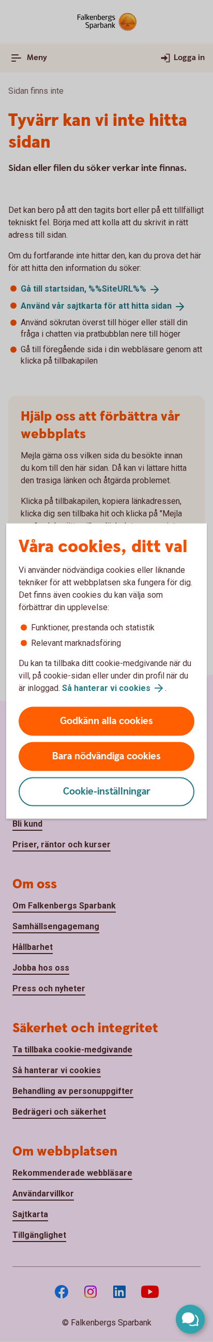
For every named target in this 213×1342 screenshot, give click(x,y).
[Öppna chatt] (190, 1319)
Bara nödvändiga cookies (106, 756)
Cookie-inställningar (106, 791)
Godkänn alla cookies (106, 721)
